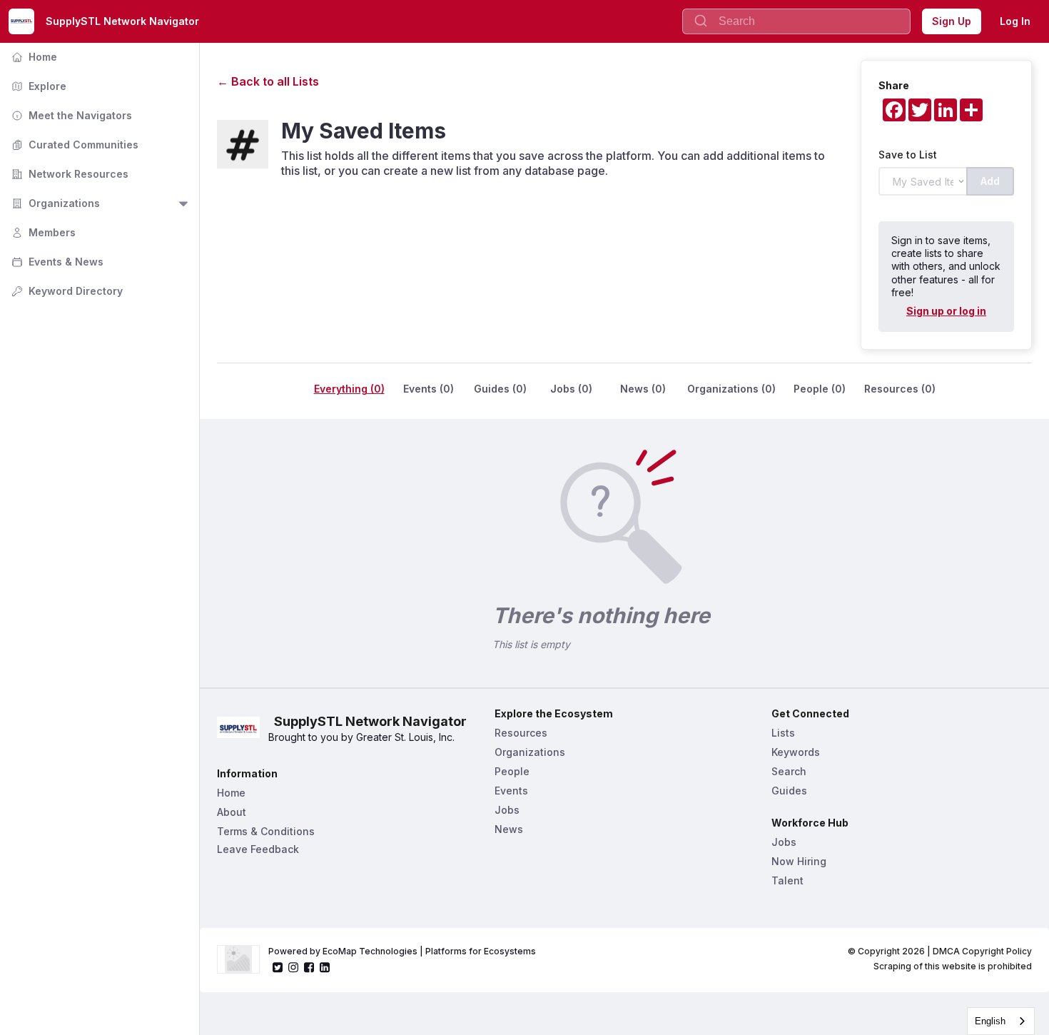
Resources (521, 733)
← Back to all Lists (268, 81)
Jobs (507, 810)
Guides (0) (500, 389)
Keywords (795, 752)
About (231, 812)
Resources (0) (900, 389)
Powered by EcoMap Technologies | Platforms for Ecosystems (402, 951)
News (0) (643, 389)
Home (33, 57)
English (990, 1021)
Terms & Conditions (266, 831)
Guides (789, 790)
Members (42, 232)
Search (788, 771)
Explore (37, 86)
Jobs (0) (571, 389)
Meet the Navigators (70, 115)
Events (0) (428, 389)
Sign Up (951, 21)
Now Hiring (798, 861)
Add (990, 181)
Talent (787, 880)
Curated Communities (73, 144)
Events (511, 790)
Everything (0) (349, 389)
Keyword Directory (66, 291)
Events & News (56, 262)
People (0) (820, 389)
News (509, 829)
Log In (1015, 21)
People (512, 771)
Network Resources (68, 174)
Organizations (54, 203)
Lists (783, 733)
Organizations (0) (731, 389)
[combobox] (1001, 1021)
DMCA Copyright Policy (982, 951)
